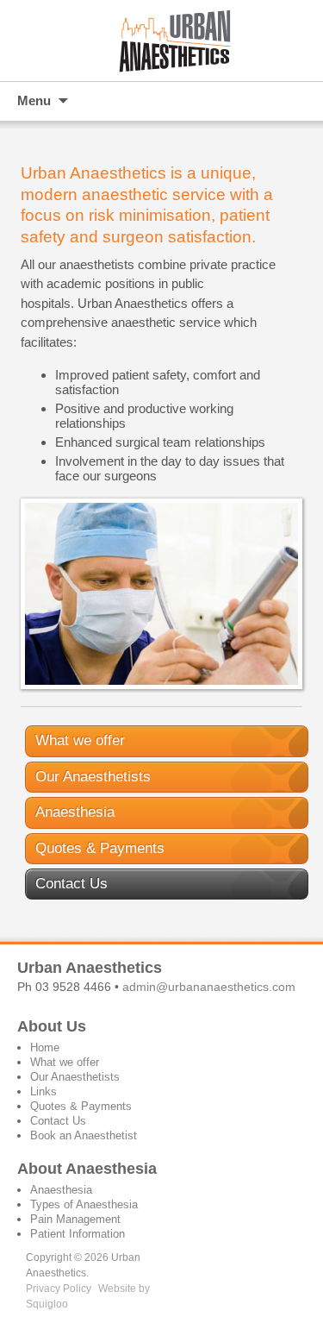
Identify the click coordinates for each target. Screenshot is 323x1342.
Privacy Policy (58, 1288)
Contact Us (71, 883)
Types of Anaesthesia (84, 1204)
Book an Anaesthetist (83, 1135)
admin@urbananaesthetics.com (208, 987)
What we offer (80, 740)
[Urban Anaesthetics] (161, 40)
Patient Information (77, 1233)
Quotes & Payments (100, 848)
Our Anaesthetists (93, 776)
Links (43, 1091)
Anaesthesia (75, 812)
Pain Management (75, 1219)
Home (44, 1047)
